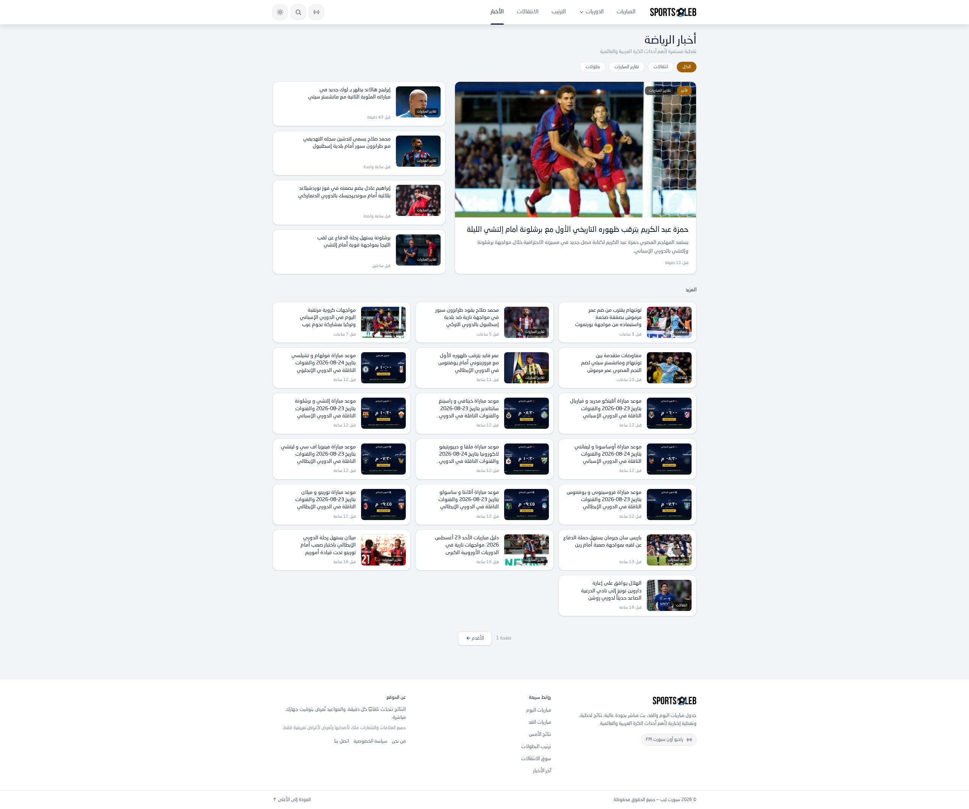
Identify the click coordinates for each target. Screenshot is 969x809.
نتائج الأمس (540, 734)
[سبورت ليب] (629, 700)
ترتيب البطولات (536, 746)
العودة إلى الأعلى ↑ (292, 800)
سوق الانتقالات (536, 758)
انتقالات (660, 67)
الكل (686, 67)
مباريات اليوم (538, 710)
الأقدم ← (475, 638)
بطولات (593, 67)
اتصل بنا (341, 741)
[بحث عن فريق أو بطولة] (298, 12)
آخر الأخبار (542, 770)
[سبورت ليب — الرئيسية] (673, 12)
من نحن (399, 741)
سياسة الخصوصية (370, 741)
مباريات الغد (539, 722)
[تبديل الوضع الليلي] (280, 12)
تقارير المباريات (626, 67)
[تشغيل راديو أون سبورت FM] (316, 12)
